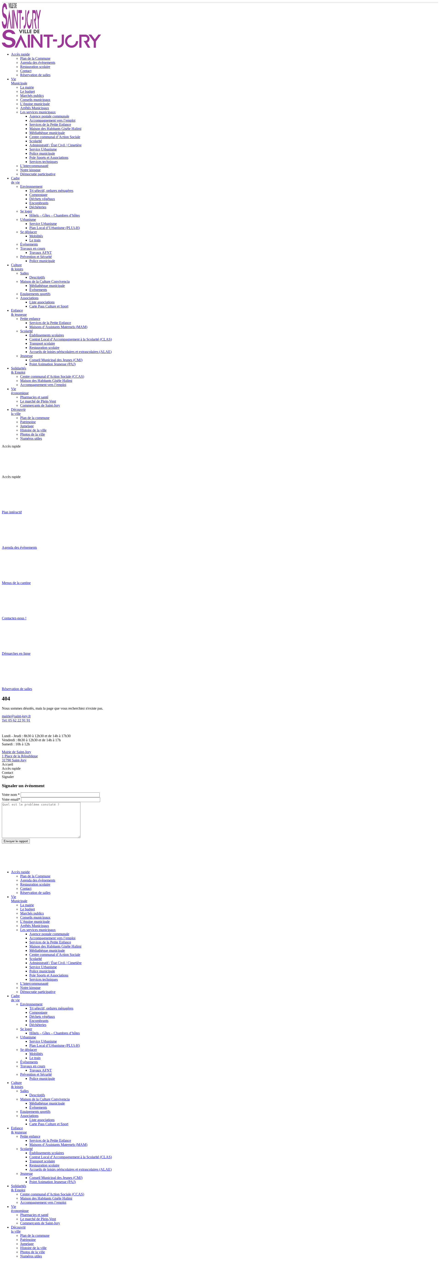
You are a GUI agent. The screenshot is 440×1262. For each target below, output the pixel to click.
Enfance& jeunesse (19, 312)
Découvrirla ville (18, 412)
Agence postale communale (49, 116)
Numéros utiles (31, 438)
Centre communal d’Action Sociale (54, 137)
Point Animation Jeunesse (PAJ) (52, 364)
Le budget (27, 91)
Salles (24, 273)
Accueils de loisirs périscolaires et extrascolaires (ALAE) (70, 352)
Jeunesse (26, 356)
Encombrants (38, 203)
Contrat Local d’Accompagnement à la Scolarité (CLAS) (70, 339)
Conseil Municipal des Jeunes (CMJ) (55, 360)
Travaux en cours (32, 248)
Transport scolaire (42, 343)
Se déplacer (28, 232)
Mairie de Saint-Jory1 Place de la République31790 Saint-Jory (20, 756)
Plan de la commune (35, 418)
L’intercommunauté (34, 166)
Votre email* (11, 799)
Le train (35, 240)
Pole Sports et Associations (48, 157)
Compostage (38, 195)
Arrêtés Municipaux (34, 108)
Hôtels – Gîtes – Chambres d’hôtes (54, 215)
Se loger (26, 211)
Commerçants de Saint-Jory (40, 405)
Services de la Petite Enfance (50, 124)
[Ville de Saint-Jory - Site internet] (21, 27)
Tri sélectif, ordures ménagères (51, 191)
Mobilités (36, 236)
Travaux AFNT (40, 253)
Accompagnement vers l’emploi (52, 120)
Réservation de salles (35, 75)
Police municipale (42, 153)
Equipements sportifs (35, 294)
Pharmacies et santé (34, 397)
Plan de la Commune (35, 58)
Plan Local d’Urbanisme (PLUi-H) (54, 228)
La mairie (27, 87)
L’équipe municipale (35, 104)
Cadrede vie (15, 180)
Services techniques (43, 162)
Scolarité (35, 141)
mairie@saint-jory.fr (16, 716)
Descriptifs (37, 277)
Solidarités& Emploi (18, 370)
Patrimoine (28, 422)
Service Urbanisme (43, 149)
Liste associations (42, 302)
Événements (29, 244)
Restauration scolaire (35, 67)
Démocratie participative (37, 174)
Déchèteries (37, 207)
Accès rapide (20, 54)
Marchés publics (32, 96)
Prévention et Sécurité (36, 257)
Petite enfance (30, 319)
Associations (29, 298)
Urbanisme (28, 219)
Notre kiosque (30, 170)
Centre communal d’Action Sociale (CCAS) (52, 376)
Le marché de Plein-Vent (38, 401)
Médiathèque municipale (47, 133)
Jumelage (27, 426)
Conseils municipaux (35, 100)
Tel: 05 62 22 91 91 (16, 720)
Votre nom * (11, 795)
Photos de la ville (32, 434)
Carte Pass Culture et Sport (48, 306)
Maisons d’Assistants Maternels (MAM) (58, 327)
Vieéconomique (20, 391)
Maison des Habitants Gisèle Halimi (55, 129)
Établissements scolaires (46, 335)
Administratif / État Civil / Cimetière (55, 145)
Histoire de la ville (33, 430)
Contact (25, 71)
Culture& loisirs (17, 267)
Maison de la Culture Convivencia (45, 281)
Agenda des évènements (37, 62)
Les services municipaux (38, 112)
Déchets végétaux (42, 199)
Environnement (31, 186)
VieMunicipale (19, 81)
